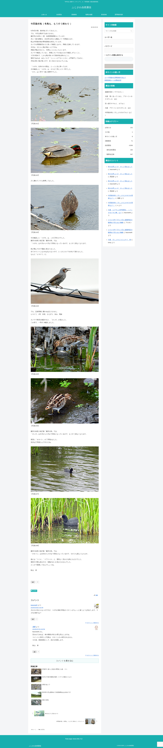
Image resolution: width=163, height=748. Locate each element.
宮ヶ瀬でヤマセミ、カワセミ (115, 103)
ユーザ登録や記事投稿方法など (115, 77)
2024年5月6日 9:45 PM (37, 607)
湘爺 (33, 627)
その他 (119, 132)
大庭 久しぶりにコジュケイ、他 (119, 240)
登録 (119, 66)
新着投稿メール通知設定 (113, 80)
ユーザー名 (108, 37)
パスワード (108, 46)
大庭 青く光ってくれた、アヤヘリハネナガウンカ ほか (118, 97)
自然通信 (35, 590)
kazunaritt (34, 605)
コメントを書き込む (64, 661)
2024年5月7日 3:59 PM (38, 629)
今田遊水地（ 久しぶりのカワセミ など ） (118, 114)
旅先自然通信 (120, 150)
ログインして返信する (92, 622)
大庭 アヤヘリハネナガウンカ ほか (118, 108)
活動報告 (119, 141)
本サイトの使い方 (119, 136)
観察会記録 (120, 154)
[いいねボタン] (33, 582)
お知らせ (119, 127)
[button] (131, 31)
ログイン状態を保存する (114, 55)
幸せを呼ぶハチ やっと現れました (120, 167)
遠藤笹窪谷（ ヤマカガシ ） (114, 92)
